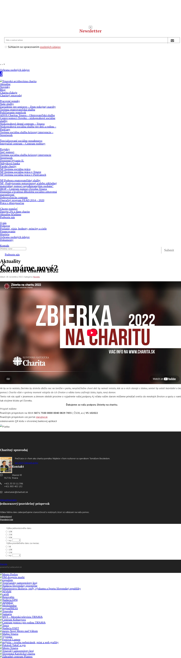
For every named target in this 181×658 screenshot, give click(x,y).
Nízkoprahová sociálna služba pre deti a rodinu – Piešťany (28, 128)
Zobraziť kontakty (8, 499)
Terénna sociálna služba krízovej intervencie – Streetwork (26, 134)
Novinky (5, 86)
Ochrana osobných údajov (15, 69)
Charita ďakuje (8, 92)
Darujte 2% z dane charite (15, 211)
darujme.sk (42, 417)
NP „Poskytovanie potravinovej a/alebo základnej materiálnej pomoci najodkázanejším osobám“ (28, 185)
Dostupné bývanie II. (12, 160)
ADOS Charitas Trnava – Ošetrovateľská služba (27, 115)
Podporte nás (12, 254)
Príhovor (5, 225)
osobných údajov (50, 47)
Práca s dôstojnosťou (12, 203)
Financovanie (7, 231)
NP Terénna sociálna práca (15, 169)
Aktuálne (5, 84)
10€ (10, 531)
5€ (9, 546)
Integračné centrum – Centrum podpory (22, 143)
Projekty (5, 149)
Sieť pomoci (7, 152)
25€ (10, 534)
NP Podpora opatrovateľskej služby (20, 180)
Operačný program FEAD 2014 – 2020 (22, 200)
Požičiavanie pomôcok (13, 112)
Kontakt (4, 245)
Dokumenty (6, 239)
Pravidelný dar (6, 519)
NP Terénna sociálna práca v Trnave (20, 171)
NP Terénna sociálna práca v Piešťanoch (23, 174)
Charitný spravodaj (11, 95)
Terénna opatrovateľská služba (17, 109)
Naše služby (7, 103)
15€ (10, 552)
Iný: (10, 540)
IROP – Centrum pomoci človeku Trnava (23, 188)
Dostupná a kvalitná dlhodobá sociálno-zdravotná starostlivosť (28, 193)
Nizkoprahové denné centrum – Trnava (22, 123)
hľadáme (10, 214)
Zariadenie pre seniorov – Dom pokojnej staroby (28, 106)
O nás (3, 222)
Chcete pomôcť (9, 208)
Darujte (3, 564)
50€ (10, 537)
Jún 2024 (19, 462)
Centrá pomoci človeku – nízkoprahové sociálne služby (27, 119)
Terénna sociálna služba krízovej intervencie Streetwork (25, 156)
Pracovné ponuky (10, 101)
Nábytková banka (10, 163)
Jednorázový (6, 516)
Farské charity (8, 166)
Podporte (7, 217)
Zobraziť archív (31, 462)
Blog (3, 89)
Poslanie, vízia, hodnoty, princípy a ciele (23, 228)
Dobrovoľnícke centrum (14, 197)
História (4, 234)
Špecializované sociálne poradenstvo (21, 140)
